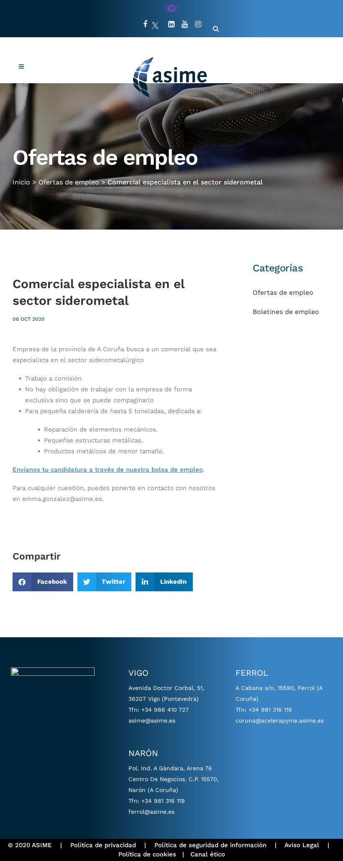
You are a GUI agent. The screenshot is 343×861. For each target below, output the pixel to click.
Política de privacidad (103, 845)
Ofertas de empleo (68, 182)
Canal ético (207, 854)
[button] (43, 581)
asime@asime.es (151, 720)
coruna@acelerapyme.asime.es (279, 720)
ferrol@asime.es (151, 811)
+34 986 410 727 (165, 709)
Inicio (21, 182)
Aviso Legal (301, 845)
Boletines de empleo (286, 312)
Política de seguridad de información (210, 845)
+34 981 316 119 (163, 800)
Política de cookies (147, 854)
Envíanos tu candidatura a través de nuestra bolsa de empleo (108, 469)
